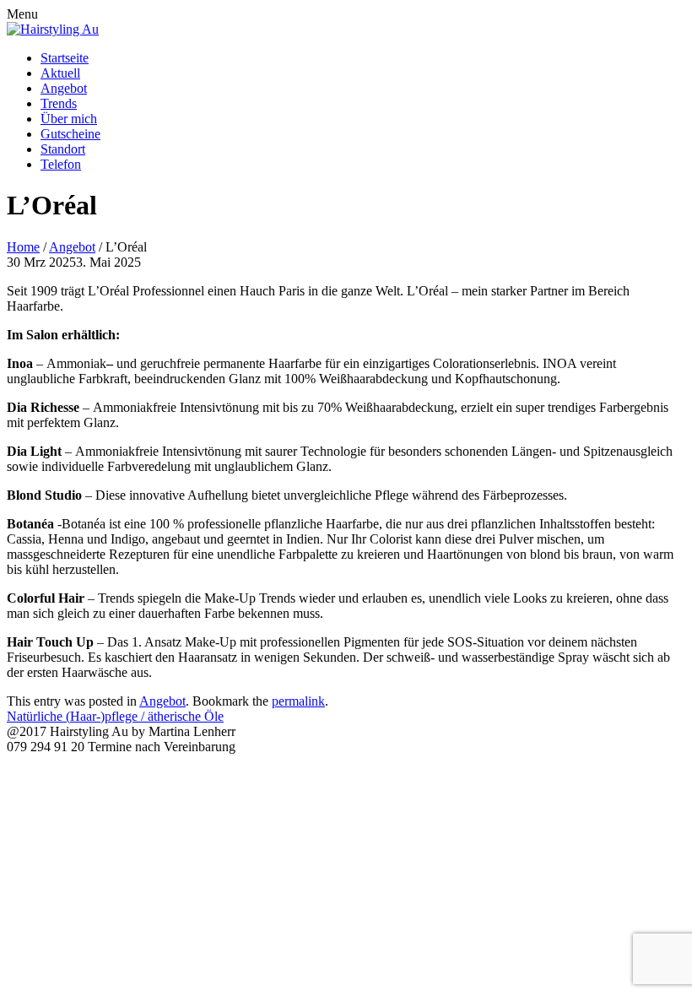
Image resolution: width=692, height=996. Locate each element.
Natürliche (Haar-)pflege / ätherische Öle (115, 716)
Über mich (69, 118)
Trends (59, 103)
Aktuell (60, 73)
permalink (298, 701)
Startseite (65, 58)
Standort (63, 149)
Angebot (64, 88)
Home (23, 247)
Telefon (61, 164)
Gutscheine (70, 134)
